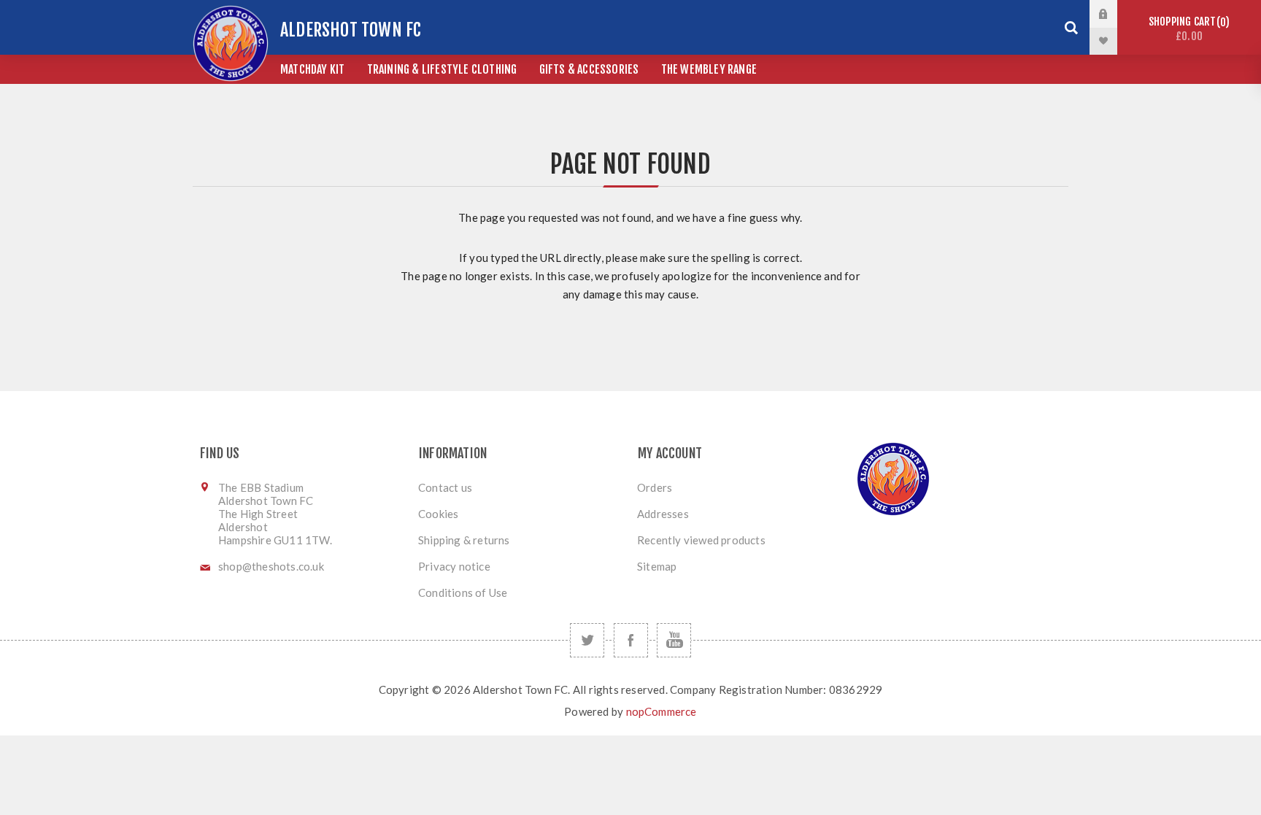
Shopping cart (1187, 29)
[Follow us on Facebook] (631, 640)
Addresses (663, 513)
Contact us (445, 487)
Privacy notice (454, 566)
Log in (1114, 13)
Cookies (438, 513)
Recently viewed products (701, 539)
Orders (654, 487)
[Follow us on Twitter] (587, 640)
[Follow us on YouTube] (674, 640)
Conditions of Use (462, 592)
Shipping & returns (464, 539)
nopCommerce (661, 711)
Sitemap (656, 566)
